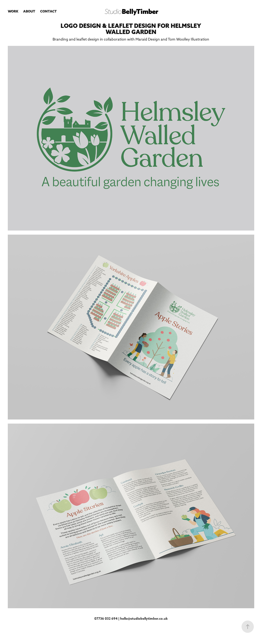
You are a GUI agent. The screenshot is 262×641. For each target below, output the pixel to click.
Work (13, 11)
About (29, 11)
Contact (48, 11)
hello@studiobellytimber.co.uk (144, 618)
